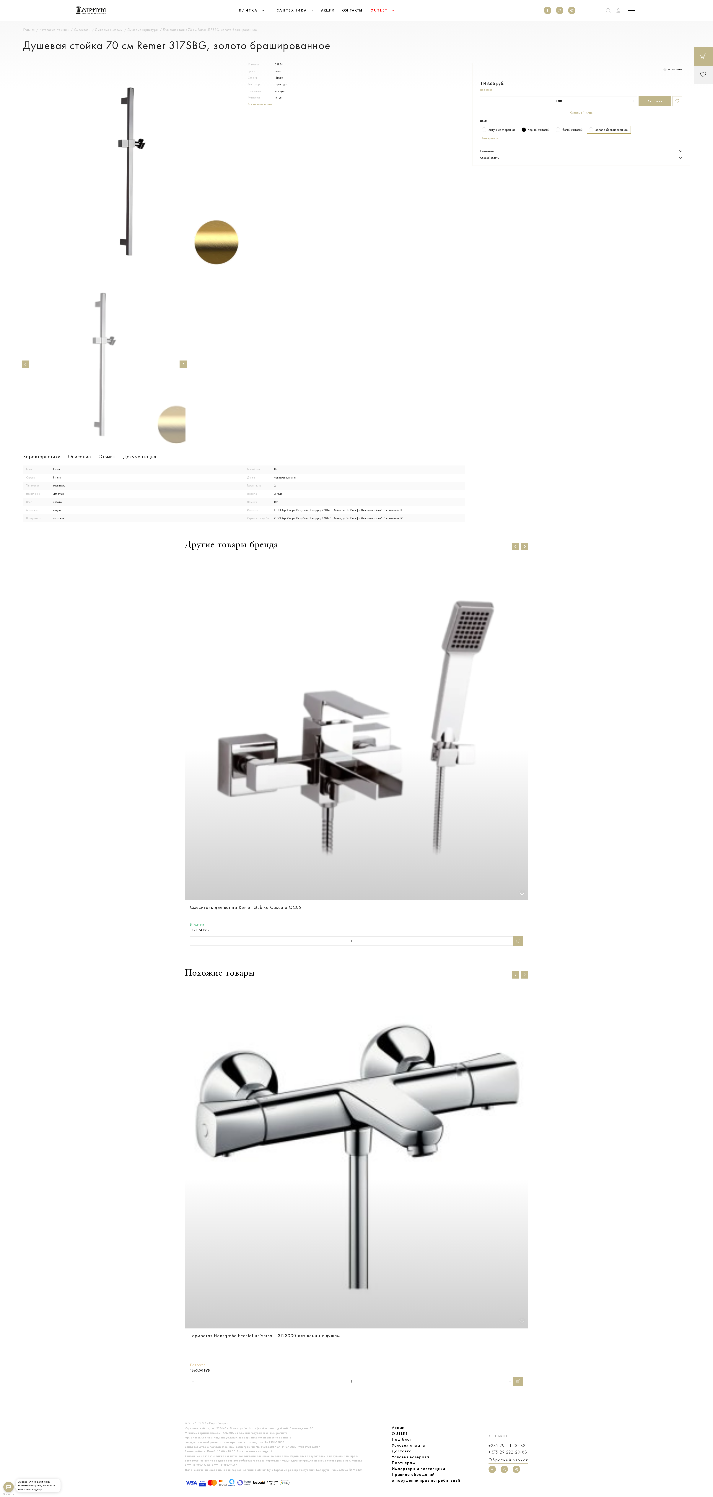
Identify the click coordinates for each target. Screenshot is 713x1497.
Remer (278, 71)
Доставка (402, 1451)
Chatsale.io (8, 1494)
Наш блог (402, 1439)
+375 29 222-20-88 (508, 1452)
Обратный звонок (508, 1459)
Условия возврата (410, 1456)
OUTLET (400, 1433)
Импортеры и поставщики (418, 1468)
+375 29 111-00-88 (507, 1445)
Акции (398, 1427)
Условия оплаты (408, 1445)
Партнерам (403, 1462)
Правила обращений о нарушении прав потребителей (426, 1477)
